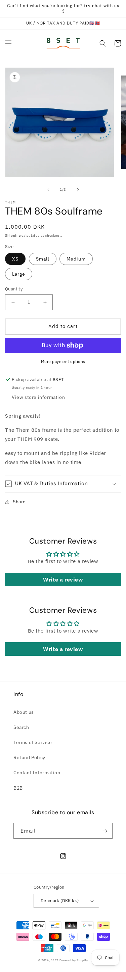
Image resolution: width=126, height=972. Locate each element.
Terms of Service (32, 742)
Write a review (63, 579)
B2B (18, 788)
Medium (76, 259)
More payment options (63, 361)
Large (18, 274)
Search (21, 727)
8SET (54, 960)
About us (23, 712)
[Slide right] (78, 189)
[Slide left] (48, 189)
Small (42, 259)
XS (15, 259)
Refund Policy (29, 757)
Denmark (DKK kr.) (60, 901)
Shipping (13, 235)
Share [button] (19, 502)
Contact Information (36, 773)
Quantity (14, 289)
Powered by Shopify (73, 960)
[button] (8, 43)
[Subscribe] (104, 831)
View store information (38, 397)
